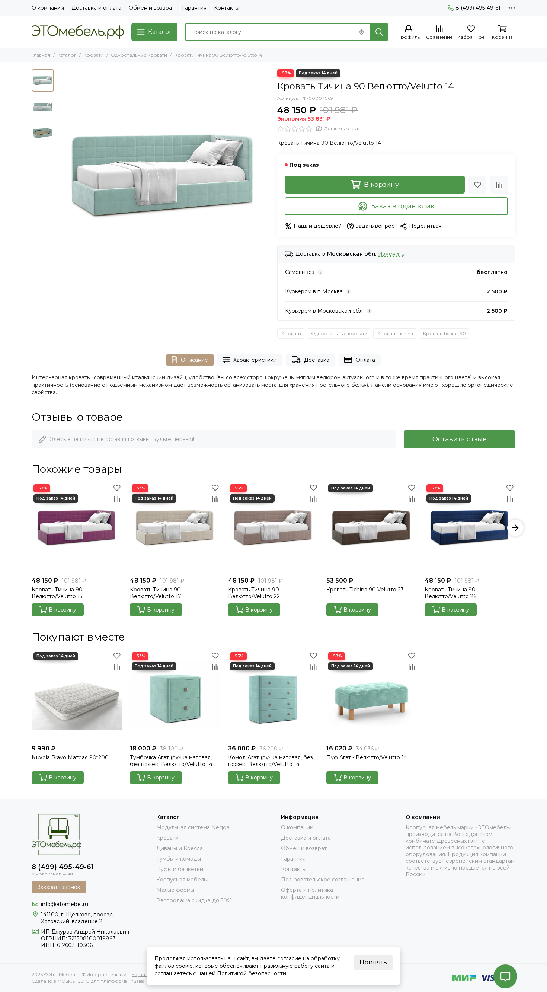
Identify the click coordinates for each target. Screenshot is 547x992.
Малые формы (175, 890)
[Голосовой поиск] (361, 32)
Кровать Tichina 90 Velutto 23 (365, 589)
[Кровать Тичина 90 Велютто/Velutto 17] (175, 527)
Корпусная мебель (181, 879)
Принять (373, 962)
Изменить (391, 254)
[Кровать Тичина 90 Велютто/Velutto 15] (77, 527)
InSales (136, 981)
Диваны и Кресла (179, 848)
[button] (61, 175)
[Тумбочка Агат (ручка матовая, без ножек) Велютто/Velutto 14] (175, 695)
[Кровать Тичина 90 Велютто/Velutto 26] (470, 527)
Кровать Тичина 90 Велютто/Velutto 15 (57, 593)
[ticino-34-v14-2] (164, 175)
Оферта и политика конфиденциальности (310, 893)
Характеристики (255, 360)
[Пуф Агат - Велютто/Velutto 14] (371, 695)
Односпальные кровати (139, 55)
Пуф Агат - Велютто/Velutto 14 (366, 757)
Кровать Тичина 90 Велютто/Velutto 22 (254, 593)
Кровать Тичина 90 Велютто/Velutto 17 (155, 593)
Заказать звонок (58, 887)
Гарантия (194, 7)
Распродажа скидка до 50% (194, 900)
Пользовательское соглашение (323, 879)
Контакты (226, 7)
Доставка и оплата (96, 7)
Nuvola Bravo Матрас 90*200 (70, 757)
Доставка (316, 360)
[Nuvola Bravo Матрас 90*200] (77, 695)
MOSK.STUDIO (73, 981)
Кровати (93, 55)
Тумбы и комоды (178, 858)
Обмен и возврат (152, 7)
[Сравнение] (499, 185)
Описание (194, 360)
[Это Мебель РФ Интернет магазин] (78, 32)
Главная (41, 55)
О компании (48, 7)
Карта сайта (145, 974)
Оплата (365, 360)
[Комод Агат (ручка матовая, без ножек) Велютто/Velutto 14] (273, 695)
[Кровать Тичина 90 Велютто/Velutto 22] (273, 527)
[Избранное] (477, 185)
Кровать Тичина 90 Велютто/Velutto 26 (450, 593)
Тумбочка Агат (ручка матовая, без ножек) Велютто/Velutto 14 (171, 761)
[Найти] (379, 32)
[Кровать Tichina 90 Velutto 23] (371, 527)
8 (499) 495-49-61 (477, 7)
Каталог (67, 55)
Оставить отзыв (459, 439)
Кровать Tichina (395, 333)
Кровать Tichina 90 (444, 333)
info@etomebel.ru (64, 904)
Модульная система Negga (193, 827)
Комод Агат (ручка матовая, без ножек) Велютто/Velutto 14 (270, 761)
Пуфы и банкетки (179, 869)
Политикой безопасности (251, 973)
